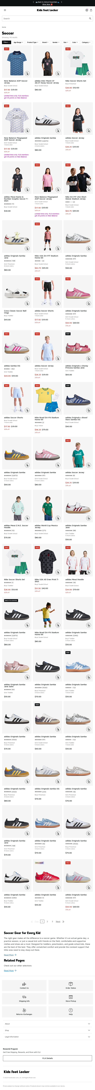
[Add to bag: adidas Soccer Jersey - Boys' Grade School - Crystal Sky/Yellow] (58, 358)
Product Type (31, 42)
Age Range (17, 42)
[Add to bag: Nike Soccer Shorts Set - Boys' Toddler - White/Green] (27, 572)
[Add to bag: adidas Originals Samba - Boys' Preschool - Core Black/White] (58, 677)
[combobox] (47, 18)
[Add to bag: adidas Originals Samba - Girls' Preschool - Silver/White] (88, 781)
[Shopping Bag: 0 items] (91, 10)
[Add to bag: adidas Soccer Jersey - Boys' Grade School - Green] (88, 465)
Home (4, 27)
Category (85, 42)
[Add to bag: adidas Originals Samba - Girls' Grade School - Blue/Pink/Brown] (88, 887)
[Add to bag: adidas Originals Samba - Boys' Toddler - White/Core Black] (27, 887)
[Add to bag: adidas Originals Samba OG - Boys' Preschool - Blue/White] (58, 781)
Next (58, 921)
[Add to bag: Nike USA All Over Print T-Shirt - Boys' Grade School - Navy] (58, 572)
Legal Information (12, 1037)
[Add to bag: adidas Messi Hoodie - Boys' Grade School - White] (88, 572)
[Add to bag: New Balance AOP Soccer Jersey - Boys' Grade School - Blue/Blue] (27, 73)
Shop (7, 1030)
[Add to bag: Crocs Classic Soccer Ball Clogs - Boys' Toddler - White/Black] (27, 303)
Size (65, 42)
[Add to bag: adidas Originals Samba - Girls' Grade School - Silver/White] (88, 248)
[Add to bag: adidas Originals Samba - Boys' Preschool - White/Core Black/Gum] (27, 729)
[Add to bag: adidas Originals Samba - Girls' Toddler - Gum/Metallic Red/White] (58, 887)
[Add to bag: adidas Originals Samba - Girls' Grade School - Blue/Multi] (58, 729)
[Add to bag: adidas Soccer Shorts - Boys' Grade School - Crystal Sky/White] (27, 410)
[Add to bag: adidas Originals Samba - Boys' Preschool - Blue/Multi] (27, 781)
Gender (55, 42)
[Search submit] (90, 18)
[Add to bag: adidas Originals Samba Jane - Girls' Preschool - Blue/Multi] (27, 248)
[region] (47, 3)
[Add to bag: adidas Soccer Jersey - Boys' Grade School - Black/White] (88, 130)
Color (74, 42)
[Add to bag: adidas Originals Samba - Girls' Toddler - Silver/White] (88, 729)
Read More (9, 955)
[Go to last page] (63, 921)
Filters (5, 42)
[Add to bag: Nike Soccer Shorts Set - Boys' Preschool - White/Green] (88, 73)
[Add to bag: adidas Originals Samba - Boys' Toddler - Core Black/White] (88, 625)
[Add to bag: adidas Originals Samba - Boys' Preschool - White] (88, 833)
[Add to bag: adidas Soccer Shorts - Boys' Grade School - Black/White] (58, 303)
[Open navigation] (5, 10)
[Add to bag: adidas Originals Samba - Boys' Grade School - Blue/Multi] (27, 465)
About (7, 1024)
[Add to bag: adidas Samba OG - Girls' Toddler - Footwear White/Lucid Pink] (27, 358)
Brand (44, 42)
